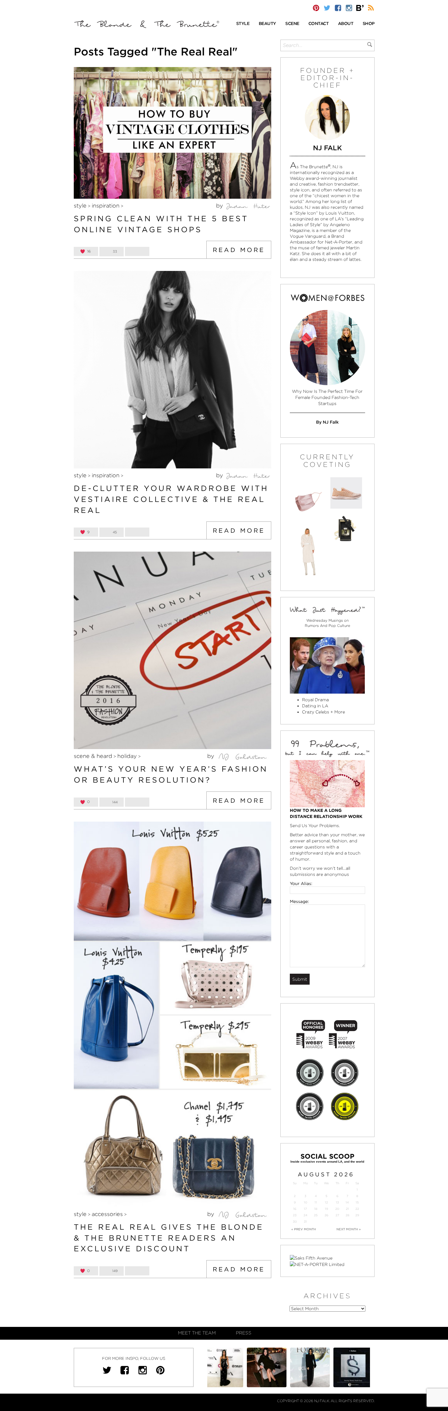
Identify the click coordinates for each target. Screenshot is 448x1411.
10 (305, 1202)
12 (326, 1202)
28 (347, 1215)
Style (80, 205)
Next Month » (348, 1229)
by (220, 205)
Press (243, 1333)
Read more (239, 250)
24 (306, 1215)
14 (347, 1202)
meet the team (197, 1333)
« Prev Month (303, 1229)
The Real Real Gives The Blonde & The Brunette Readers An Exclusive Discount (169, 1237)
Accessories (107, 1214)
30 (295, 1222)
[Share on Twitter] (137, 251)
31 (305, 1222)
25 (316, 1215)
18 (315, 1209)
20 (337, 1209)
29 (357, 1215)
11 (316, 1202)
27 (337, 1215)
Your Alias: (301, 883)
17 (305, 1209)
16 (294, 1209)
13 (337, 1202)
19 (326, 1209)
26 (326, 1215)
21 (347, 1209)
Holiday (127, 756)
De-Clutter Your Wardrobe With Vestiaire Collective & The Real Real (171, 499)
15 (357, 1202)
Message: (299, 901)
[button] (243, 23)
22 (357, 1209)
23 (295, 1215)
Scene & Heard (93, 756)
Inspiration (105, 205)
